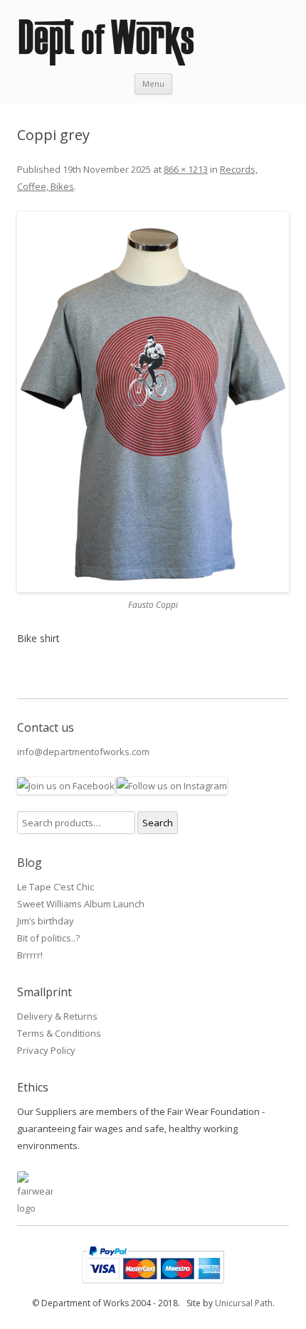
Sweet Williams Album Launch (80, 903)
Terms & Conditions (59, 1033)
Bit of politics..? (48, 938)
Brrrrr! (30, 955)
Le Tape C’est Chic (55, 886)
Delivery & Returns (57, 1016)
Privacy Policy (46, 1050)
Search (157, 822)
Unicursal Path (244, 1303)
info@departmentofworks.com (83, 751)
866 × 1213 (186, 169)
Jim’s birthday (45, 920)
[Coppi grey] (153, 402)
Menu (153, 83)
